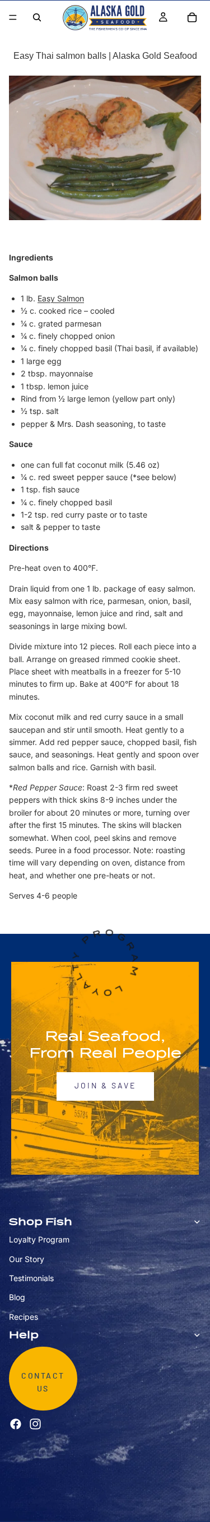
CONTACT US (43, 1382)
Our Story (26, 1258)
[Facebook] (15, 1424)
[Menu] (13, 17)
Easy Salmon (61, 298)
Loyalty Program (39, 1239)
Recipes (23, 1316)
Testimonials (31, 1278)
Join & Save (105, 1086)
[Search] (37, 17)
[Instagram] (35, 1424)
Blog (17, 1297)
